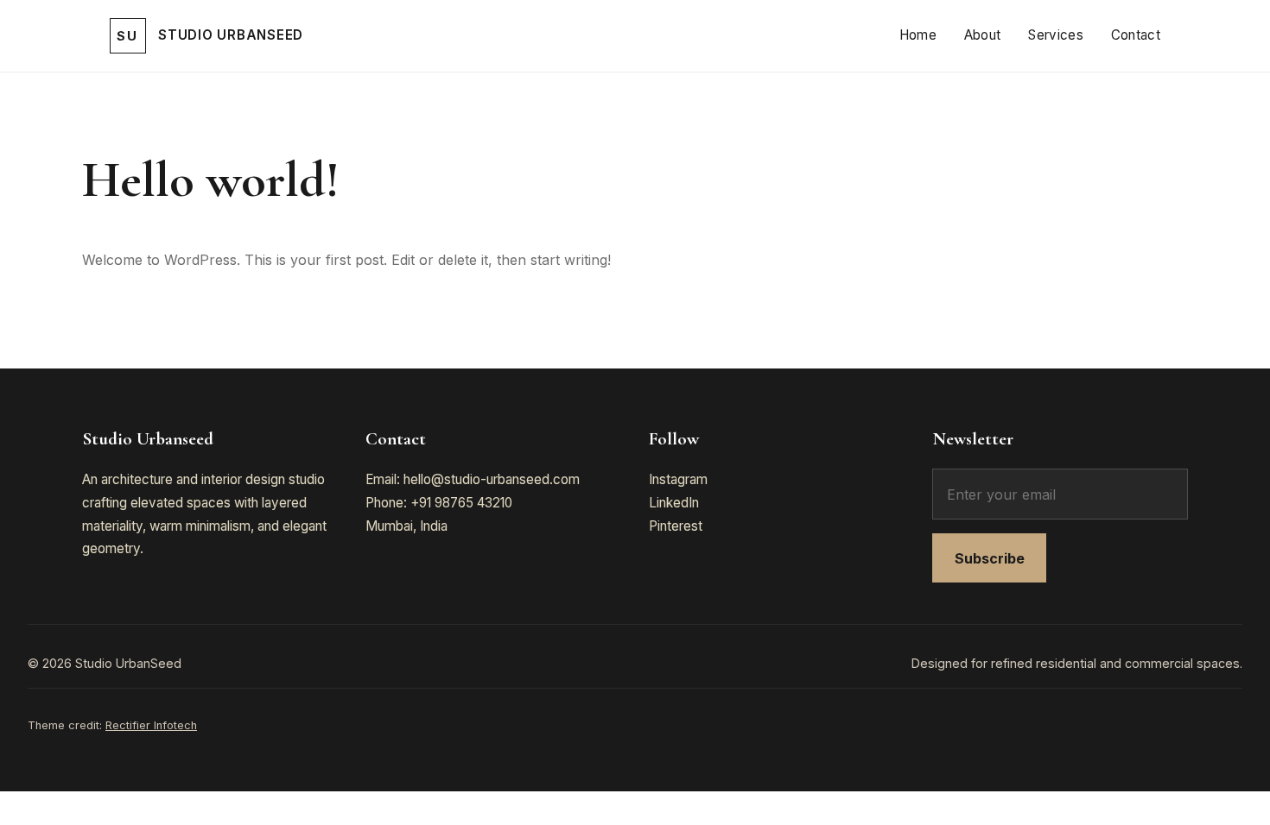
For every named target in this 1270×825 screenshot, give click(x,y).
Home (918, 35)
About (982, 35)
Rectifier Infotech (151, 725)
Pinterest (675, 526)
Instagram (678, 479)
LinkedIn (674, 502)
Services (1055, 35)
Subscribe (990, 558)
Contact (1135, 35)
